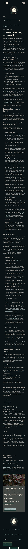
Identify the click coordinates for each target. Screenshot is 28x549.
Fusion (17, 260)
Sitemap (20, 534)
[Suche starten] (19, 21)
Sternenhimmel (14, 318)
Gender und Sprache (8, 102)
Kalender (9, 468)
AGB (5, 534)
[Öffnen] (4, 17)
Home (4, 24)
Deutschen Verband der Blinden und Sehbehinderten (15, 310)
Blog (9, 24)
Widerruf (7, 544)
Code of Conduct (12, 534)
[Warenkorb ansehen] (23, 3)
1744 (21, 423)
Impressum (11, 529)
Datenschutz (18, 529)
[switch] (5, 3)
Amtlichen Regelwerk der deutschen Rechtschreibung (15, 214)
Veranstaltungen (7, 467)
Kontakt (5, 529)
